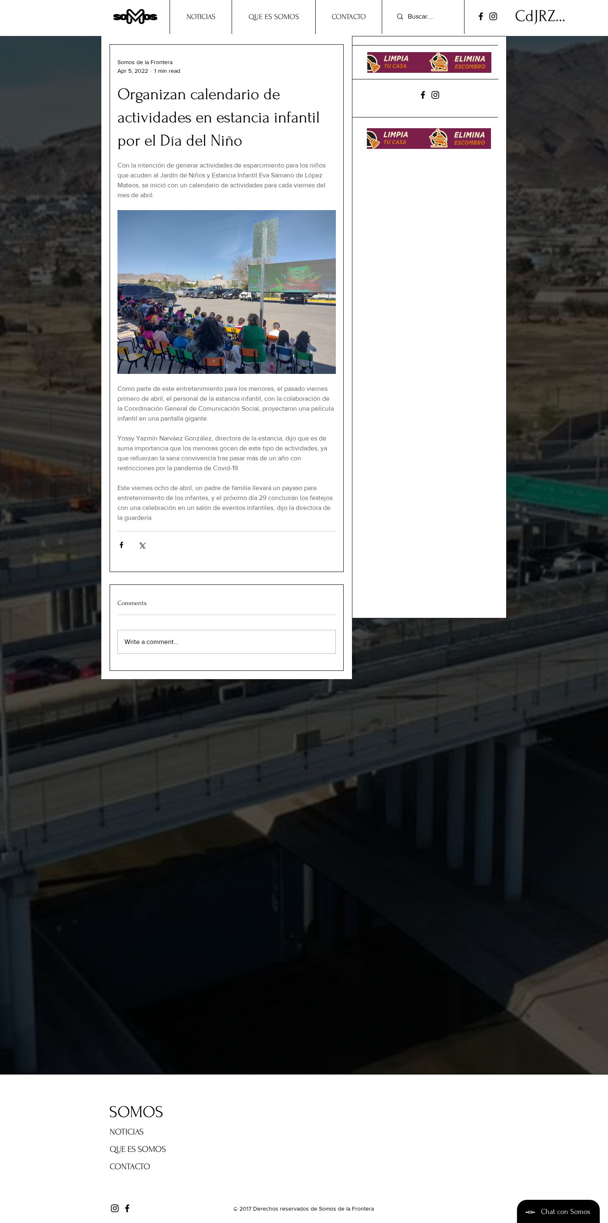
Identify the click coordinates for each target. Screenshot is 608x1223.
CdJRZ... (540, 16)
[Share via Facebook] (121, 545)
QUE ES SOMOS (138, 1149)
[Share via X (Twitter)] (142, 545)
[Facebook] (481, 16)
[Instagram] (493, 16)
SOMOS (136, 1112)
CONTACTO (130, 1166)
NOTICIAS (127, 1132)
